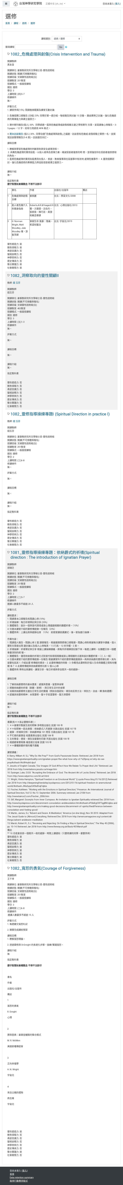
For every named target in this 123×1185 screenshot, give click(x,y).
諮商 (24, 23)
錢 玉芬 (16, 282)
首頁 (7, 23)
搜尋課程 (9, 47)
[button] (67, 47)
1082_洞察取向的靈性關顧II (34, 275)
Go (60, 47)
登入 (117, 3)
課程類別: (46, 38)
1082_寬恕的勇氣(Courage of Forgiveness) (48, 868)
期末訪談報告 (16, 134)
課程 (16, 23)
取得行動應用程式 (19, 1181)
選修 (33, 23)
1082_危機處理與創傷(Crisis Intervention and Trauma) (57, 54)
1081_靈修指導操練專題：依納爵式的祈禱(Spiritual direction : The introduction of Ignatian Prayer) (55, 555)
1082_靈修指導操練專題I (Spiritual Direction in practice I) (60, 414)
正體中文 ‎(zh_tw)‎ (54, 3)
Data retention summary (22, 1177)
